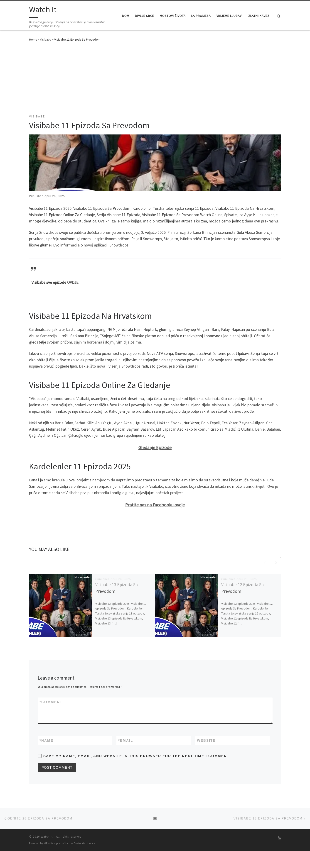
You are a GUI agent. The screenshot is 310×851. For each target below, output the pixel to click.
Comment (50, 702)
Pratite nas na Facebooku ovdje (155, 504)
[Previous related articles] (265, 562)
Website (206, 740)
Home (33, 39)
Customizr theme (84, 843)
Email (125, 740)
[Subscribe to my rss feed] (279, 838)
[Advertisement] (155, 80)
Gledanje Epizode (155, 447)
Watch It (47, 837)
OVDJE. (73, 282)
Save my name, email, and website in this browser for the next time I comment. (136, 756)
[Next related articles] (276, 562)
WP (46, 843)
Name (46, 740)
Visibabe (46, 39)
